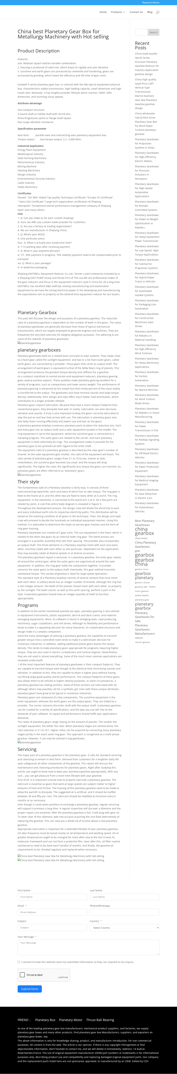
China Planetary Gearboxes (145, 544)
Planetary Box (45, 1020)
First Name (24, 890)
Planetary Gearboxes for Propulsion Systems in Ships (147, 143)
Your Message (26, 936)
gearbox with (141, 586)
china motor (141, 538)
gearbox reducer (142, 582)
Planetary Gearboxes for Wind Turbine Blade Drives (147, 399)
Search (153, 32)
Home (103, 12)
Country (94, 921)
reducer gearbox (142, 642)
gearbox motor (142, 569)
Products (116, 12)
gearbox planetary (144, 575)
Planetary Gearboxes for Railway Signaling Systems (147, 440)
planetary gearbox (144, 606)
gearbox (144, 555)
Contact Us (136, 12)
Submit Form (29, 989)
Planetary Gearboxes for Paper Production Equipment (147, 466)
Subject (22, 921)
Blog (149, 12)
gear (137, 550)
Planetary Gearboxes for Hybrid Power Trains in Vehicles (147, 277)
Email (21, 905)
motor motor (142, 595)
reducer (139, 637)
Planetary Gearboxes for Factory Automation (147, 376)
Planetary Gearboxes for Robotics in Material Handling (147, 335)
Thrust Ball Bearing (100, 1020)
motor (152, 586)
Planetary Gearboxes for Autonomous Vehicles (147, 507)
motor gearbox (142, 591)
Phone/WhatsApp (100, 905)
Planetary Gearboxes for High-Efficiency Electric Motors (147, 157)
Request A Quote (150, 3)
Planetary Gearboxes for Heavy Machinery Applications (147, 362)
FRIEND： (24, 1020)
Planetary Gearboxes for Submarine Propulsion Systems (147, 264)
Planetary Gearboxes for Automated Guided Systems (147, 291)
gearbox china (144, 562)
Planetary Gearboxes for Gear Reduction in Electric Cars (147, 494)
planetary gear (142, 599)
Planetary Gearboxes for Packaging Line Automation (147, 304)
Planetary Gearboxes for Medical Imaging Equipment (147, 480)
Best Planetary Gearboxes (145, 523)
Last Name (96, 890)
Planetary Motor (70, 1020)
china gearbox (144, 531)
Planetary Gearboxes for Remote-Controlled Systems (147, 205)
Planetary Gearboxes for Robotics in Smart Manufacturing (147, 412)
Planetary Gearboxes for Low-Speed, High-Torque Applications (147, 250)
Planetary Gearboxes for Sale (144, 617)
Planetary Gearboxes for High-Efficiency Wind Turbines (147, 349)
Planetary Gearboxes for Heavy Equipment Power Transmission (147, 237)
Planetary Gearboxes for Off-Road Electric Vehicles (147, 453)
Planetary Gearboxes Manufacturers (145, 629)
